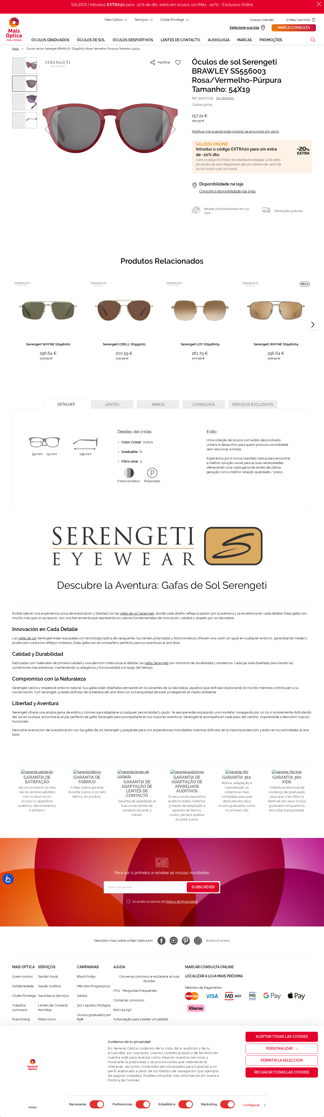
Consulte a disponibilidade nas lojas (227, 191)
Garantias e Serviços (53, 996)
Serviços (141, 20)
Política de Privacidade (181, 901)
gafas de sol (27, 638)
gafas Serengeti (157, 663)
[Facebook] (161, 941)
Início (15, 48)
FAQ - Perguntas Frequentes (135, 991)
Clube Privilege (172, 20)
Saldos (82, 996)
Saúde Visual (48, 976)
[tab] (66, 404)
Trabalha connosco (19, 1007)
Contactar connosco (128, 1000)
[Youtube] (174, 941)
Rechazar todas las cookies (281, 1072)
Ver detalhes (225, 98)
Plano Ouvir (47, 1019)
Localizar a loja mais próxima (214, 976)
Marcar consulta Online (209, 967)
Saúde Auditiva (49, 986)
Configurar (251, 1105)
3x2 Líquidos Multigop (94, 1005)
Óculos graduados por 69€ (94, 1017)
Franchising (21, 1019)
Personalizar (279, 1048)
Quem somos (22, 976)
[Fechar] (319, 4)
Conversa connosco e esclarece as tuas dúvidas (149, 979)
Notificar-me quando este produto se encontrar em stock (235, 131)
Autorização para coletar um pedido (140, 1019)
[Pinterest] (186, 941)
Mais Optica (113, 20)
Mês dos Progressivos (93, 986)
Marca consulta (294, 28)
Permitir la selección (282, 1060)
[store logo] (14, 29)
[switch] (143, 1104)
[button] (313, 40)
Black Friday (86, 976)
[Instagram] (198, 941)
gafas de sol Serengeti (137, 613)
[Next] (313, 324)
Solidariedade (23, 986)
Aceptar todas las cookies (282, 1037)
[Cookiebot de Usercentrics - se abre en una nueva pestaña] (33, 1107)
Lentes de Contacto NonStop (53, 1007)
